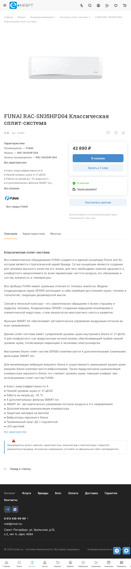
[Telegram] (7, 509)
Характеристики (34, 233)
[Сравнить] (116, 132)
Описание (10, 233)
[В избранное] (108, 132)
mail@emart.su (13, 523)
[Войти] (98, 5)
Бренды (43, 493)
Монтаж (55, 233)
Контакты (10, 500)
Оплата (73, 493)
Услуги (26, 493)
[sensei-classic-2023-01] (65, 68)
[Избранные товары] (115, 5)
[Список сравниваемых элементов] (107, 5)
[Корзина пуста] (124, 5)
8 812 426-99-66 (15, 518)
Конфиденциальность (100, 549)
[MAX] (15, 509)
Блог (58, 493)
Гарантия (111, 493)
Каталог (9, 493)
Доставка (91, 493)
